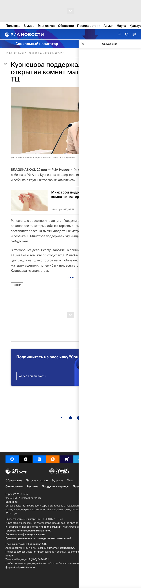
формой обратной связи (20, 567)
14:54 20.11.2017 (16, 52)
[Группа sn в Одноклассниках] (52, 459)
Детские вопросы (37, 480)
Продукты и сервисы (55, 486)
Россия (17, 284)
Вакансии (11, 501)
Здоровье (57, 480)
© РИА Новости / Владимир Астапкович (31, 157)
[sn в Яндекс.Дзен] (25, 459)
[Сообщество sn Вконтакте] (39, 459)
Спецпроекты (14, 486)
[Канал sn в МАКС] (12, 459)
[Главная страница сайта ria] (24, 34)
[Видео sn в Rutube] (66, 459)
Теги (70, 480)
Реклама (32, 486)
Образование (14, 480)
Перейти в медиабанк (64, 157)
